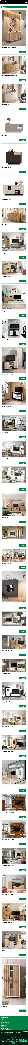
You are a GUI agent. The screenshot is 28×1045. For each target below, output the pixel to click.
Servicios (3, 1020)
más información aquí (19, 1042)
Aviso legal (3, 1026)
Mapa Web (3, 1025)
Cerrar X (25, 1031)
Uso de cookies (4, 1028)
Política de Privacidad (6, 1029)
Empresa (3, 1019)
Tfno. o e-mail (4, 1023)
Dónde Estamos (5, 1022)
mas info (23, 52)
